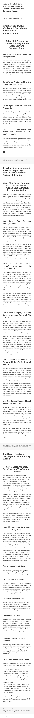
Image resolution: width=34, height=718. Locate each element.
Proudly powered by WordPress (10, 716)
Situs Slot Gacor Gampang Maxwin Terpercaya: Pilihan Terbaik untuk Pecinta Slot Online (16, 171)
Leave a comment (8, 162)
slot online (9, 475)
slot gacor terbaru (7, 448)
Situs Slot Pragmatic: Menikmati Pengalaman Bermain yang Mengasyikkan (15, 29)
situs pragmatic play (20, 159)
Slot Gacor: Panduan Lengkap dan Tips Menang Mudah (16, 456)
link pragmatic (7, 68)
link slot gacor (15, 446)
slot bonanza (28, 159)
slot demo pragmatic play (8, 160)
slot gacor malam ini (18, 160)
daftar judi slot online (20, 445)
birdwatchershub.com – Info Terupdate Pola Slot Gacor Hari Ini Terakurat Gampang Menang (13, 7)
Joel (12, 159)
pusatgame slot (21, 533)
